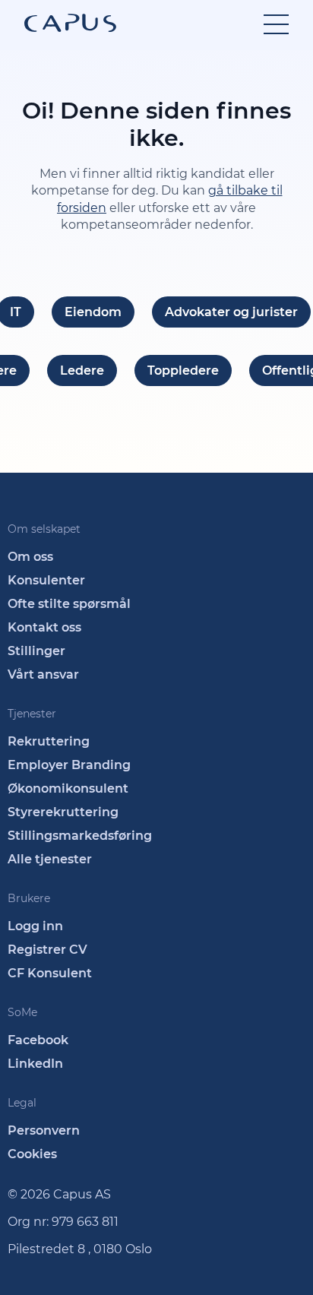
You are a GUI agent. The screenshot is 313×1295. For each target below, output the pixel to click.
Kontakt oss (44, 627)
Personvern (44, 1130)
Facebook (38, 1040)
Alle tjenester (50, 859)
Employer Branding (69, 765)
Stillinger (36, 651)
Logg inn (35, 926)
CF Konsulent (50, 973)
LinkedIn (35, 1063)
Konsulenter (46, 580)
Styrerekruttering (63, 812)
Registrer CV (47, 949)
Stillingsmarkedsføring (80, 835)
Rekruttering (49, 741)
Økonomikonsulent (68, 788)
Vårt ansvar (43, 674)
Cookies (32, 1154)
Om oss (30, 556)
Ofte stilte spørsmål (69, 604)
